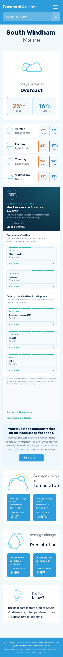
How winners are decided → (20, 418)
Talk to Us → (31, 457)
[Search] (56, 16)
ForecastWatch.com (42, 649)
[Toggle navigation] (55, 7)
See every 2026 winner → (19, 412)
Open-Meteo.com (38, 652)
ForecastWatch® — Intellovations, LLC (37, 642)
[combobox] (27, 16)
